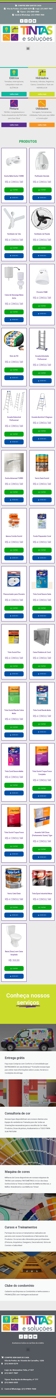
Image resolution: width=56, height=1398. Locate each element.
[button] (28, 48)
